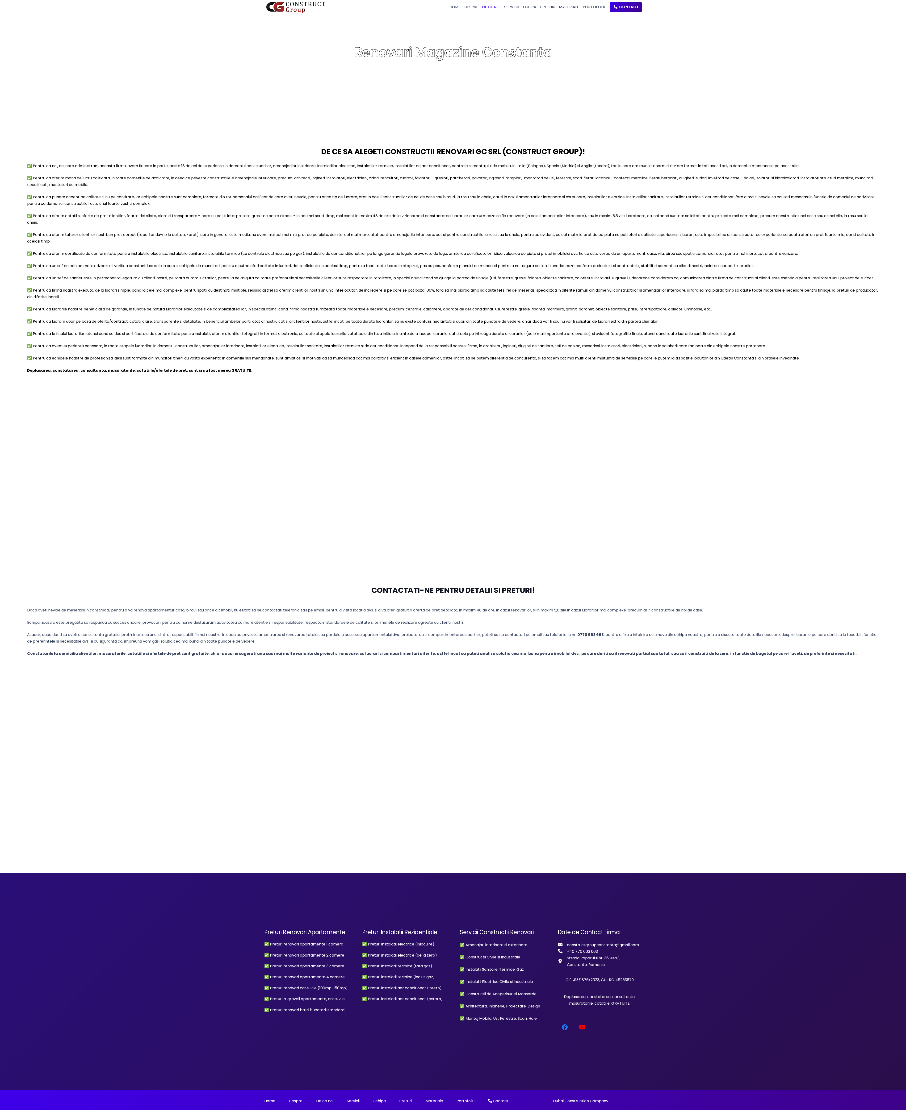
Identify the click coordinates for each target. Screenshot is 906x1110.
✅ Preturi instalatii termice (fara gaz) (397, 966)
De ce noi (324, 1101)
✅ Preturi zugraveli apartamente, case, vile (304, 999)
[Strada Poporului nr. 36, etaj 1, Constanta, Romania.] (562, 961)
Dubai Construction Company (580, 1101)
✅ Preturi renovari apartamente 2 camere (304, 955)
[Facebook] (565, 1027)
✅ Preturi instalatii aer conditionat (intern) (402, 988)
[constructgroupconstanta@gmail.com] (562, 945)
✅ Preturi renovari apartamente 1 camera (303, 944)
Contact (500, 1101)
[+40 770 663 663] (562, 951)
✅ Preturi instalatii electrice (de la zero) (399, 955)
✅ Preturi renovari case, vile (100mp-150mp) (306, 988)
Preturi (405, 1101)
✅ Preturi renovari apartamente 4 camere (304, 977)
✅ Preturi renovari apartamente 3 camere (304, 966)
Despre (295, 1101)
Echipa (379, 1101)
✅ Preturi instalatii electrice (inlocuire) (398, 944)
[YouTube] (582, 1027)
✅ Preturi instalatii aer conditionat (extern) (402, 999)
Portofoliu (465, 1101)
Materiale (434, 1101)
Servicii (353, 1101)
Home (269, 1101)
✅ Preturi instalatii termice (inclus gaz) (398, 977)
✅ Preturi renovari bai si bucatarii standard (304, 1010)
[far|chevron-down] (453, 72)
